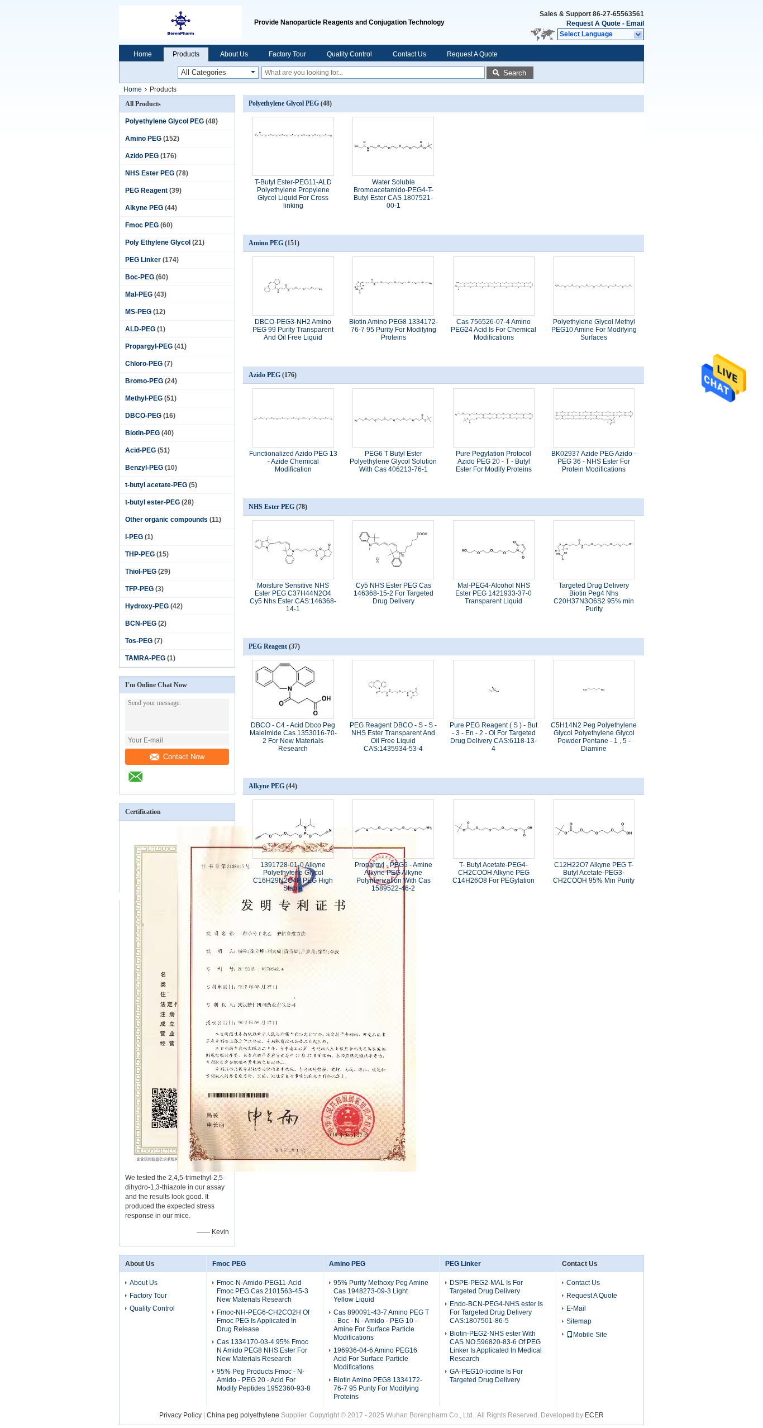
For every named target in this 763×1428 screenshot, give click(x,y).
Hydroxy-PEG (147, 606)
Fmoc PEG (142, 225)
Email (635, 23)
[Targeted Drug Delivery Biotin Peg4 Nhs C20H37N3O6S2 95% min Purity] (594, 550)
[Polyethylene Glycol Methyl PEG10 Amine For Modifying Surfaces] (594, 286)
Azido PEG (142, 156)
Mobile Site (590, 1335)
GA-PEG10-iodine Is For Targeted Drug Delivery (486, 1376)
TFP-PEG (139, 589)
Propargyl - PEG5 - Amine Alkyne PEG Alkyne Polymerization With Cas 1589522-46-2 (393, 876)
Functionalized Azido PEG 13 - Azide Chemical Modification (293, 461)
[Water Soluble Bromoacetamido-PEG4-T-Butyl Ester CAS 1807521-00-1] (393, 146)
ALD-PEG (140, 329)
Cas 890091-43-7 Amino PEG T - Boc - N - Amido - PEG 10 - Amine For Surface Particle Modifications (381, 1324)
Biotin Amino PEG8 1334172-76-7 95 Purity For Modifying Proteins (393, 329)
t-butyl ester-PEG (152, 502)
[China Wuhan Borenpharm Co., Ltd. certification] (296, 1169)
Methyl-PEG (144, 398)
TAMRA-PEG (145, 658)
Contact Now (183, 757)
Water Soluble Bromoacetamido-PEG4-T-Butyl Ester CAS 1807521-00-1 (393, 194)
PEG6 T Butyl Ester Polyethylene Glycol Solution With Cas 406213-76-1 (393, 461)
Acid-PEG (140, 450)
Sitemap (579, 1321)
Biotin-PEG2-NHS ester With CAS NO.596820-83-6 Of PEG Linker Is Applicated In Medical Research (496, 1346)
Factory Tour (287, 54)
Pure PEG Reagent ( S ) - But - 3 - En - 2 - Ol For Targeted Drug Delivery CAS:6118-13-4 (493, 737)
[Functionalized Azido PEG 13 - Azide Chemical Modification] (293, 418)
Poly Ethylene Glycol (157, 242)
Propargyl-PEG (149, 346)
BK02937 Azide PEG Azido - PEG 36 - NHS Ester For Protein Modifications (593, 461)
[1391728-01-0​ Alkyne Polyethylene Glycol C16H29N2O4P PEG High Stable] (293, 829)
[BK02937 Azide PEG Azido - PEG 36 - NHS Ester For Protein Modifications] (594, 418)
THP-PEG (140, 554)
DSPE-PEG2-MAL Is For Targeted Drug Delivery (486, 1287)
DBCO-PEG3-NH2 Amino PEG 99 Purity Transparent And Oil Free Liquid (292, 329)
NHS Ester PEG (149, 173)
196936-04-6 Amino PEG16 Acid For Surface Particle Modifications (375, 1358)
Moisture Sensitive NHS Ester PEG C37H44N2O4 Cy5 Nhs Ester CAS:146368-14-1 (293, 597)
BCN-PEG (140, 623)
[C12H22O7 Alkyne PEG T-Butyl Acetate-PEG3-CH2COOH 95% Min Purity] (594, 829)
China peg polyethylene (243, 1415)
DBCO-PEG (143, 416)
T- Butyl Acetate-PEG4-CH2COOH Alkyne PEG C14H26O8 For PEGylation (493, 872)
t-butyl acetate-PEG (156, 485)
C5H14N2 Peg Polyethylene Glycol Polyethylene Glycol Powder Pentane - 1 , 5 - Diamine (594, 737)
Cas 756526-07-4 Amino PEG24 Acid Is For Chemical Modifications (493, 329)
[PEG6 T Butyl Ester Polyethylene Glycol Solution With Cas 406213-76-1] (393, 418)
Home (142, 54)
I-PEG (134, 537)
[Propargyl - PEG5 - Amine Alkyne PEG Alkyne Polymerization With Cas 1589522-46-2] (393, 829)
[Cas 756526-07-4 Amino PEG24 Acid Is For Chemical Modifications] (494, 286)
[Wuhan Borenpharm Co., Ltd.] (638, 35)
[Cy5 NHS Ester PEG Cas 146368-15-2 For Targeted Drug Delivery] (393, 550)
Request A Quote (593, 23)
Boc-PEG (139, 277)
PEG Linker (143, 260)
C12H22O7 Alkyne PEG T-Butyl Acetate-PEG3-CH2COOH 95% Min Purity (594, 872)
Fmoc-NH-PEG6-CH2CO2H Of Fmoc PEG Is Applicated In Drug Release (263, 1320)
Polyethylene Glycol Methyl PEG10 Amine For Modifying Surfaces (594, 329)
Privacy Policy (180, 1415)
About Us (234, 54)
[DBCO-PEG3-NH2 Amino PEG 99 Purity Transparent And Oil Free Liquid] (293, 286)
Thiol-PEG (140, 571)
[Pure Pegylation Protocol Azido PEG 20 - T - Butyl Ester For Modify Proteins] (494, 418)
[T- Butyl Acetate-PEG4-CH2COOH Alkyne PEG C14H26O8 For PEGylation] (494, 829)
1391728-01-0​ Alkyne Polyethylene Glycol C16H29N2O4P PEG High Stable (293, 876)
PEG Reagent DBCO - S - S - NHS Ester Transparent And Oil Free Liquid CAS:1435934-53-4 (393, 737)
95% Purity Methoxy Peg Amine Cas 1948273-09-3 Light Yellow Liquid (380, 1291)
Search (514, 73)
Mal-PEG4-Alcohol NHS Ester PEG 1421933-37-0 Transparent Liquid (493, 593)
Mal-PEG (138, 294)
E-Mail (576, 1308)
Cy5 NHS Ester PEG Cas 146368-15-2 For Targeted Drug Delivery (393, 593)
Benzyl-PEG (144, 468)
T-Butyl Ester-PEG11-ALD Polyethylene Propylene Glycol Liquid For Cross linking (293, 194)
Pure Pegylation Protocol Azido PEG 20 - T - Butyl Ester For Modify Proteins (494, 461)
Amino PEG (143, 138)
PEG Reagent (146, 190)
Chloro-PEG (144, 364)
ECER (594, 1415)
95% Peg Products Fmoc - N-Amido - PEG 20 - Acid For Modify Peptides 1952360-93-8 (264, 1380)
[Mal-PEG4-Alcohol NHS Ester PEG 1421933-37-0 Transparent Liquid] (494, 550)
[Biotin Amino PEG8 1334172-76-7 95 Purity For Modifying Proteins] (393, 286)
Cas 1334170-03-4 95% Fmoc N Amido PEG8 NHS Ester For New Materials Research (262, 1350)
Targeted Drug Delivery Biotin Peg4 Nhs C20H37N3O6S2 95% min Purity (594, 597)
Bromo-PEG (144, 381)
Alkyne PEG (144, 208)
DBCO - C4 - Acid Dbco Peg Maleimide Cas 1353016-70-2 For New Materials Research (293, 737)
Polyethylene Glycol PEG (164, 121)
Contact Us (409, 54)
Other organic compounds (166, 519)
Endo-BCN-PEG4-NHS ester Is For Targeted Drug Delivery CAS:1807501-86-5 (496, 1312)
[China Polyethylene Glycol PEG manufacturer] (186, 22)
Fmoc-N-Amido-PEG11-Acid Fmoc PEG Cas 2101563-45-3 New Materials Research (262, 1291)
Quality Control (349, 54)
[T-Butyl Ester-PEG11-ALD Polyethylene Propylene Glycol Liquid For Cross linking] (293, 146)
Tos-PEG (138, 641)
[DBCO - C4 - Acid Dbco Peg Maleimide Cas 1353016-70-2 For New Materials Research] (293, 689)
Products (186, 54)
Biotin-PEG (142, 433)
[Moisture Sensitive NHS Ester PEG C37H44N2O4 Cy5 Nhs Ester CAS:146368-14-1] (293, 550)
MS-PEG (138, 312)
